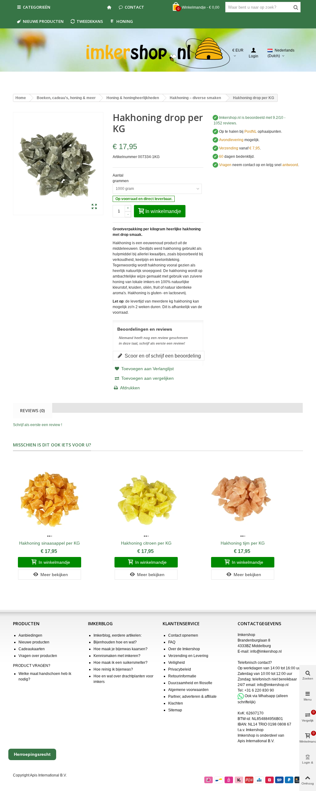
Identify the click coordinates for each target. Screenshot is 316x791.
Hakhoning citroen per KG (146, 543)
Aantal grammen (121, 178)
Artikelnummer (125, 157)
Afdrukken (130, 387)
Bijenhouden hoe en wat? (115, 642)
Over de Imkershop (184, 649)
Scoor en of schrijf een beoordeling (162, 355)
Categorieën (36, 7)
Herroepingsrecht (32, 754)
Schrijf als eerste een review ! (37, 425)
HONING (124, 21)
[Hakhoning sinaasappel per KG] (49, 498)
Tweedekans (90, 21)
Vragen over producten (38, 656)
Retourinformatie (182, 676)
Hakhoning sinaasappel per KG (49, 543)
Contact (134, 7)
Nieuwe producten (43, 21)
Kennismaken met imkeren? (117, 656)
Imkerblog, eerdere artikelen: (118, 635)
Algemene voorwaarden (188, 690)
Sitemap (175, 710)
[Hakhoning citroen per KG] (146, 498)
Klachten (175, 703)
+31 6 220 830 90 (259, 690)
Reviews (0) (32, 410)
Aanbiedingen (30, 635)
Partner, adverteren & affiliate (192, 696)
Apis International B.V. (256, 741)
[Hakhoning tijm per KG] (242, 498)
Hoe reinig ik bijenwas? (113, 669)
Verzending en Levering (188, 656)
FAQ (171, 642)
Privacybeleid (179, 669)
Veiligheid (176, 662)
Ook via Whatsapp (260, 696)
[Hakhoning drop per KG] (94, 207)
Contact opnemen (183, 635)
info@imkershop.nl (266, 651)
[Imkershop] (158, 53)
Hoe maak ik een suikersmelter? (121, 662)
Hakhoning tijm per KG (243, 543)
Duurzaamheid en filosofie (190, 683)
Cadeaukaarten (32, 649)
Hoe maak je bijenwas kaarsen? (121, 649)
